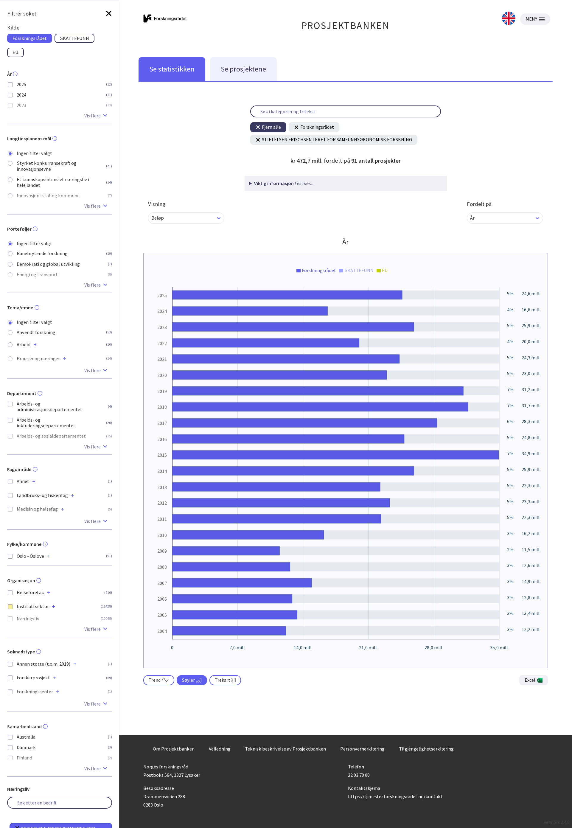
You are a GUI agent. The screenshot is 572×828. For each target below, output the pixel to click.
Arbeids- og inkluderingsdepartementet (46, 422)
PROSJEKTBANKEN (345, 25)
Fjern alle (271, 127)
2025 (21, 84)
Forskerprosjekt (33, 678)
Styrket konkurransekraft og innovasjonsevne (47, 166)
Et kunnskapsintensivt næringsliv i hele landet (53, 182)
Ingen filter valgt (34, 153)
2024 (21, 95)
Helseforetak (30, 592)
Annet (23, 481)
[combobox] (151, 218)
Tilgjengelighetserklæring (426, 749)
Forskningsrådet (317, 127)
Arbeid (23, 344)
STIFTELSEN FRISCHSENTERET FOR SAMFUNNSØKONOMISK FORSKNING (337, 139)
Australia (26, 737)
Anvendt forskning (36, 332)
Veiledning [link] (220, 749)
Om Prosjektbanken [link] (174, 749)
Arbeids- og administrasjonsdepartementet (49, 406)
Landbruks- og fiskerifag (42, 495)
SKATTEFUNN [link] (74, 38)
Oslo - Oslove (30, 556)
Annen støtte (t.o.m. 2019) (43, 664)
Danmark (26, 747)
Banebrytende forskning (42, 253)
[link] (508, 19)
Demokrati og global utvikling (48, 264)
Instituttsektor (33, 606)
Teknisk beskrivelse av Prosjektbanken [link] (285, 749)
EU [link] (15, 52)
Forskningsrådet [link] (30, 38)
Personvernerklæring (362, 749)
